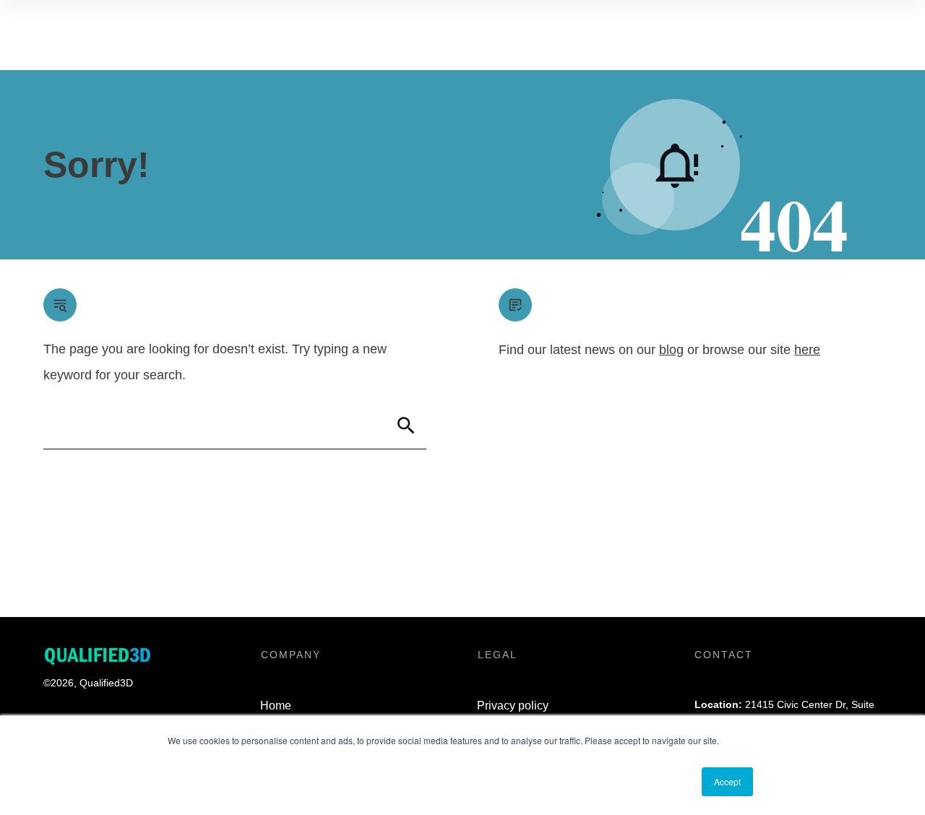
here (807, 349)
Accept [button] (727, 781)
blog (671, 349)
